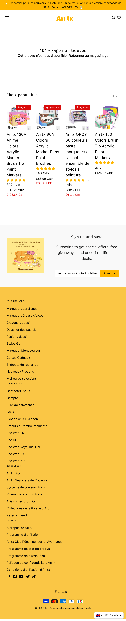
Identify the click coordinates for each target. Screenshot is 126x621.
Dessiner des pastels (22, 329)
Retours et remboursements (27, 426)
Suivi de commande (21, 405)
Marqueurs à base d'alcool (25, 315)
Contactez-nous (18, 391)
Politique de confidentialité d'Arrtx (31, 562)
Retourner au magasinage (88, 56)
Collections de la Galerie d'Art (28, 508)
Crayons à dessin (19, 322)
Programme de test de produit (28, 548)
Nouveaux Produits (20, 371)
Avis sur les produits (21, 501)
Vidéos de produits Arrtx (24, 494)
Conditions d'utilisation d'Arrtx (28, 569)
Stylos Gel (14, 343)
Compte (12, 398)
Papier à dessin (17, 336)
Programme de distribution (26, 556)
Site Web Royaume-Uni (23, 447)
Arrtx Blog (14, 473)
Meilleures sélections (22, 378)
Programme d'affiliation (23, 534)
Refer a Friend (17, 515)
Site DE (12, 440)
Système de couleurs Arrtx (26, 487)
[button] (16, 180)
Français (61, 591)
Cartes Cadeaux (18, 357)
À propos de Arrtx (19, 528)
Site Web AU (16, 461)
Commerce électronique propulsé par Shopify (70, 608)
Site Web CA (16, 454)
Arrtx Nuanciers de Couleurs (27, 480)
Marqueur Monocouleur (23, 350)
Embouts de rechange (22, 364)
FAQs (10, 412)
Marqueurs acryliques (22, 308)
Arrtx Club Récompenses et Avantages (34, 541)
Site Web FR (15, 433)
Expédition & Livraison (22, 419)
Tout (116, 96)
